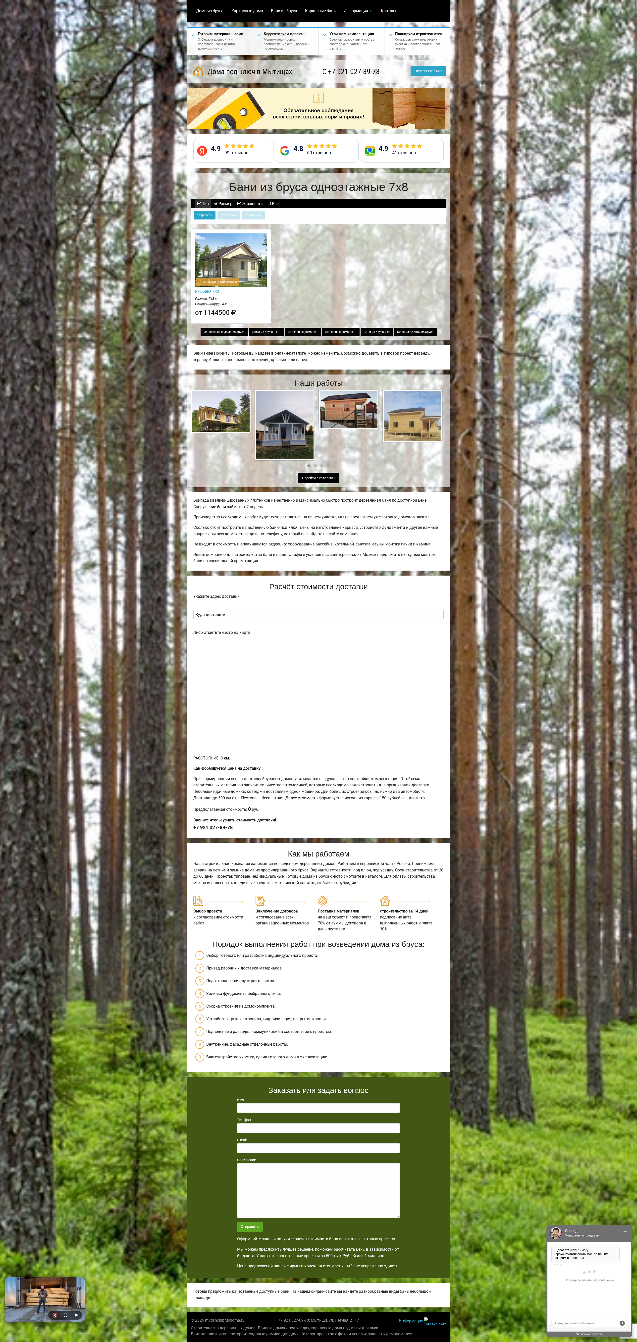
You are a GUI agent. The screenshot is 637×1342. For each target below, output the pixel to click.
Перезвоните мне (428, 71)
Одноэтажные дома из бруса (224, 332)
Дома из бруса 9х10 (266, 332)
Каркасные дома (247, 10)
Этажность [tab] (252, 203)
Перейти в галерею (318, 478)
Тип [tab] (205, 203)
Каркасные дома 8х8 (303, 332)
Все (274, 203)
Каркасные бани (320, 10)
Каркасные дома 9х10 (340, 332)
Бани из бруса (284, 10)
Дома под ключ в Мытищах (249, 71)
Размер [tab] (224, 203)
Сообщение (246, 1160)
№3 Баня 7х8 (207, 291)
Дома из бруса (209, 10)
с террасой (204, 215)
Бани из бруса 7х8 (377, 332)
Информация (356, 10)
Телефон (244, 1120)
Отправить (250, 1227)
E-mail (242, 1140)
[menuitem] (209, 11)
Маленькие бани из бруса (415, 332)
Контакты (390, 10)
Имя (240, 1100)
